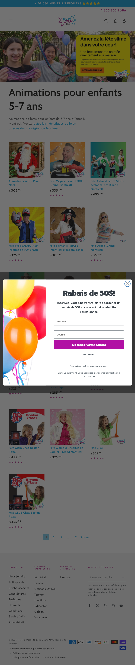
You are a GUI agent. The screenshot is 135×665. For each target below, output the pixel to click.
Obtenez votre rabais (89, 344)
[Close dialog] (127, 284)
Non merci (88, 354)
